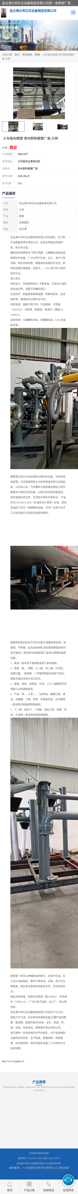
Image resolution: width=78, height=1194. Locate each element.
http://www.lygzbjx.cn (13, 1061)
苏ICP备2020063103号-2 (49, 1158)
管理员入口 (52, 1168)
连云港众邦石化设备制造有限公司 (32, 1163)
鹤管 (37, 54)
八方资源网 (28, 1168)
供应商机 (27, 54)
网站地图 (64, 1168)
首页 (17, 54)
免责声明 (40, 1168)
